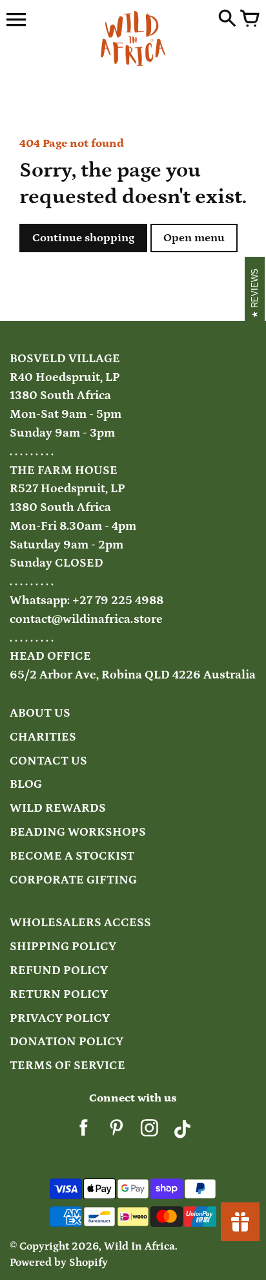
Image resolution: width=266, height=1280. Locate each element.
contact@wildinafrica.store (86, 619)
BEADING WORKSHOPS (78, 832)
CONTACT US (48, 761)
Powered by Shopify (59, 1263)
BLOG (26, 784)
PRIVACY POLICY (60, 1018)
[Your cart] (250, 19)
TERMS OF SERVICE (67, 1065)
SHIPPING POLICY (63, 946)
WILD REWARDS (58, 808)
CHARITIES (43, 737)
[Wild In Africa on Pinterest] (116, 1132)
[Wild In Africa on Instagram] (149, 1132)
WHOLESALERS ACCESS (80, 922)
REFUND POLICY (59, 970)
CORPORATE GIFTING (73, 880)
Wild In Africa (139, 1247)
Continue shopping (83, 238)
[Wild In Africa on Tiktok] (182, 1132)
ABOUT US (40, 713)
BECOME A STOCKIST (72, 856)
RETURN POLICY (59, 994)
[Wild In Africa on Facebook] (83, 1132)
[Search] (227, 19)
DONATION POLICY (66, 1041)
